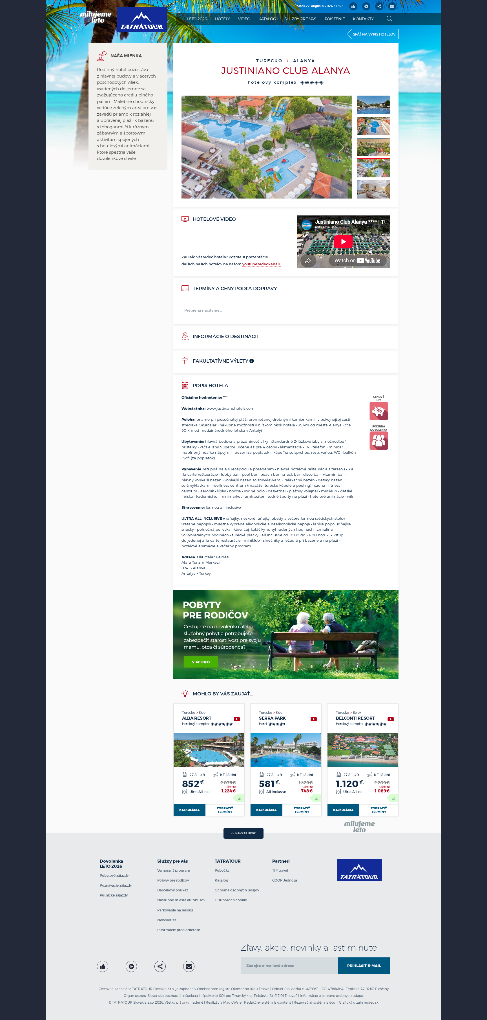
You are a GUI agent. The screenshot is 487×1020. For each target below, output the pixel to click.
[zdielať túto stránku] (379, 6)
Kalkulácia (189, 810)
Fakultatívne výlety (220, 361)
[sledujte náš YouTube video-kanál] (366, 6)
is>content (282, 1002)
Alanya (304, 60)
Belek (357, 712)
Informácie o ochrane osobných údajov (332, 995)
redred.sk (371, 1002)
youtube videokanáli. (261, 264)
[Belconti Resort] (390, 719)
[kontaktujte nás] (188, 966)
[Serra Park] (313, 719)
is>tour (331, 1002)
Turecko (270, 60)
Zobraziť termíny (225, 810)
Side (202, 712)
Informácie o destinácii (225, 337)
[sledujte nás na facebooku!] (353, 6)
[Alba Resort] (236, 719)
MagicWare (232, 1002)
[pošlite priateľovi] (392, 6)
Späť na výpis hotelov (374, 34)
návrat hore (245, 833)
